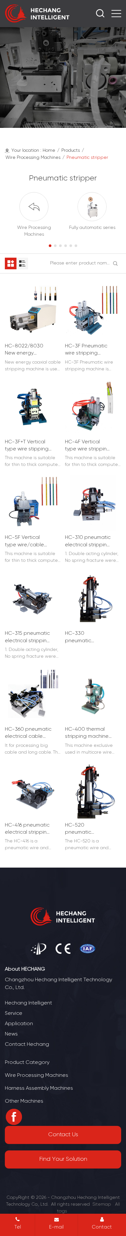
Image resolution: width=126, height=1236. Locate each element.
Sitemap (101, 1204)
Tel (17, 1227)
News (11, 1034)
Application (19, 1023)
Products (70, 150)
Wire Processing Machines (32, 157)
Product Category (27, 1062)
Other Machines (24, 1101)
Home (49, 150)
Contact (102, 1227)
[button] (50, 245)
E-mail (56, 1227)
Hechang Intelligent (28, 1003)
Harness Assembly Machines (39, 1088)
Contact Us (63, 1135)
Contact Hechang (27, 1044)
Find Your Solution (63, 1159)
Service (13, 1013)
